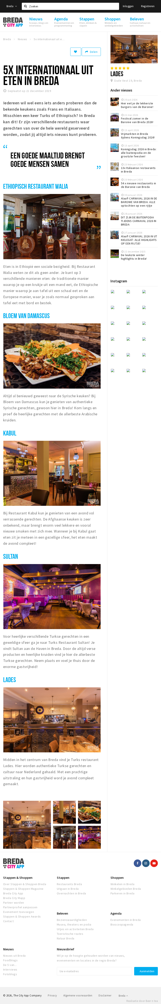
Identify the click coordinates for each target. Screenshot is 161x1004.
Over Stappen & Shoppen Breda (24, 884)
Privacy (52, 995)
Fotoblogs (10, 974)
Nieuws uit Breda (14, 956)
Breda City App (13, 893)
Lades (9, 679)
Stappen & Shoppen (17, 877)
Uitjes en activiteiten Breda (75, 929)
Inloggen (128, 6)
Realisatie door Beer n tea (142, 1001)
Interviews (10, 969)
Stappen (63, 877)
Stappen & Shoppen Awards (22, 916)
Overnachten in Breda (71, 893)
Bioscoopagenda (121, 924)
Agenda (116, 913)
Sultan (10, 556)
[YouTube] (154, 863)
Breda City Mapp (14, 898)
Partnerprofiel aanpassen (20, 907)
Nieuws (8, 949)
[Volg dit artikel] (75, 52)
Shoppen (117, 877)
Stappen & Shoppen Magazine (23, 889)
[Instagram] (146, 863)
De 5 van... (10, 965)
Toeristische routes (70, 934)
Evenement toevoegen (18, 912)
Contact (8, 921)
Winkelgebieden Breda (125, 889)
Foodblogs (10, 960)
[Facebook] (137, 863)
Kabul (9, 433)
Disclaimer (105, 995)
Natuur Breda (65, 938)
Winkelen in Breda (122, 884)
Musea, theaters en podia (74, 924)
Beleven (62, 913)
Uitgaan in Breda (68, 889)
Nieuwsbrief (65, 949)
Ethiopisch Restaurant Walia (35, 186)
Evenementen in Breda (125, 920)
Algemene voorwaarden (77, 995)
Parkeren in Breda (122, 893)
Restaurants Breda (69, 884)
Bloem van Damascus (26, 315)
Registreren (148, 6)
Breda (10, 6)
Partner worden (13, 902)
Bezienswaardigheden (72, 920)
